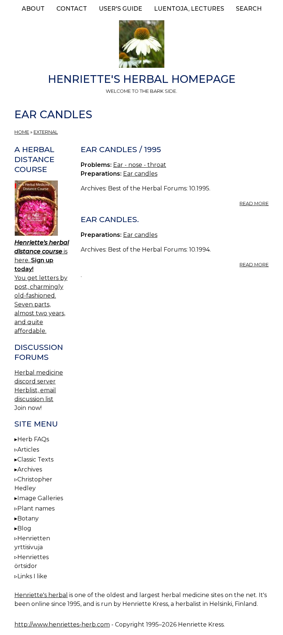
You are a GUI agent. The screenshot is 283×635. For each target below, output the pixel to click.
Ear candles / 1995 (121, 149)
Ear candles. (110, 219)
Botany (28, 518)
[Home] (141, 45)
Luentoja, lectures (189, 8)
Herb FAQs (33, 439)
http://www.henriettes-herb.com (62, 624)
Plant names (36, 508)
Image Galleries (40, 498)
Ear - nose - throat (139, 164)
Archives (29, 469)
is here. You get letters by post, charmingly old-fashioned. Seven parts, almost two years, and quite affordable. (41, 286)
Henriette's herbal (41, 595)
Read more (254, 203)
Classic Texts (35, 459)
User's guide (120, 8)
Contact (71, 8)
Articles (28, 449)
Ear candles (140, 173)
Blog (24, 528)
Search (249, 8)
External (46, 132)
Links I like (32, 576)
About (33, 8)
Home (21, 132)
